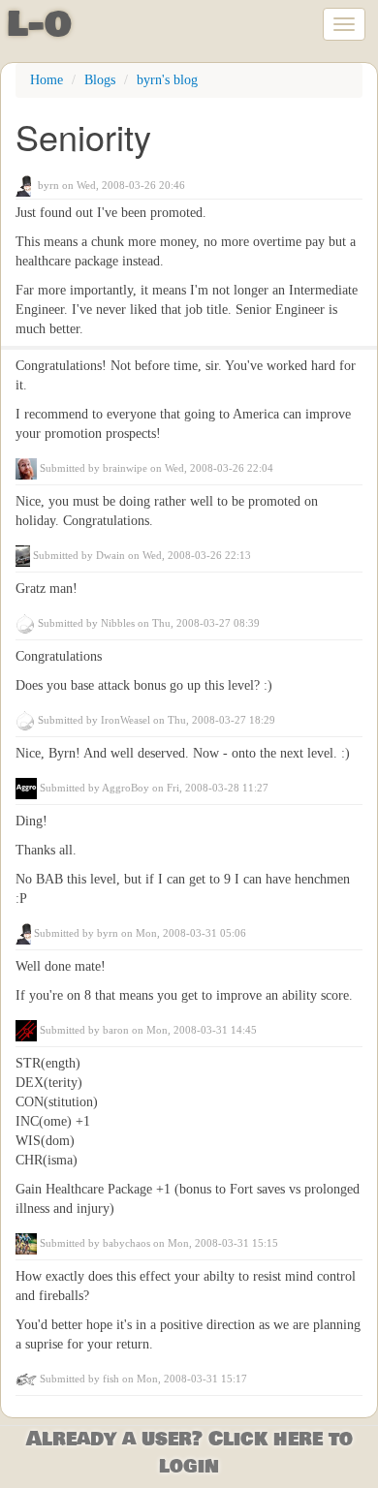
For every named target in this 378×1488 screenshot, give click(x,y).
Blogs (99, 80)
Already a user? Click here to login (189, 1453)
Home (46, 80)
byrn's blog (167, 80)
